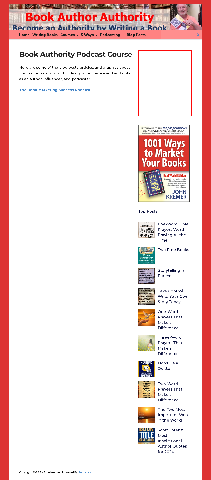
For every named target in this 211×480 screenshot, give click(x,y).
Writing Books (45, 35)
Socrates (84, 472)
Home (24, 35)
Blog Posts (136, 35)
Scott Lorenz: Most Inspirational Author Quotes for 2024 (172, 441)
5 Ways (87, 35)
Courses (67, 35)
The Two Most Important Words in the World (174, 415)
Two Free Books (173, 250)
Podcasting (110, 35)
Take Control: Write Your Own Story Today (173, 296)
